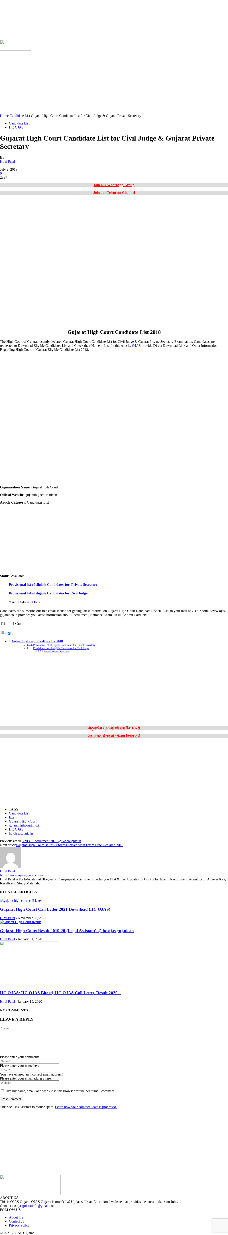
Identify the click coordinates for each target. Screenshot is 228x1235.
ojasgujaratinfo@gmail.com (36, 1206)
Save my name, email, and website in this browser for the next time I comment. (59, 1091)
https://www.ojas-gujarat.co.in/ (21, 875)
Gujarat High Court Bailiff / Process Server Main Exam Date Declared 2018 (69, 845)
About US (16, 1217)
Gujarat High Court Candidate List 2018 (37, 641)
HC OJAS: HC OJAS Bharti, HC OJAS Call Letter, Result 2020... (60, 992)
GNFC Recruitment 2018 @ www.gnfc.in (51, 841)
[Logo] (15, 49)
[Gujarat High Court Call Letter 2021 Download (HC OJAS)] (21, 900)
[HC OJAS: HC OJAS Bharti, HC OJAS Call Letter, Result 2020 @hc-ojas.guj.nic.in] (29, 984)
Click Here (33, 602)
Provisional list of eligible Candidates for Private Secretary (53, 584)
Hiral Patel (7, 161)
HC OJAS (16, 127)
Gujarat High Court (22, 821)
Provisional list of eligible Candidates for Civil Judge (48, 593)
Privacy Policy (19, 1225)
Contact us (16, 1221)
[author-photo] (10, 867)
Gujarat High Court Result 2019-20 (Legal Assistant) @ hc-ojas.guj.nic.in (67, 930)
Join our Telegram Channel (114, 192)
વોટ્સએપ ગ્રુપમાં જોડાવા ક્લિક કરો (114, 728)
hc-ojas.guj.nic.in (21, 833)
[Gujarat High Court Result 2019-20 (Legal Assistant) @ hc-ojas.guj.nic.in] (20, 922)
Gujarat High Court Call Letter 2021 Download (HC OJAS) (55, 909)
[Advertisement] (114, 82)
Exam (13, 817)
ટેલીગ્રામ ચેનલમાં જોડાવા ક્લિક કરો (114, 736)
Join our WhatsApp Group (114, 185)
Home (4, 116)
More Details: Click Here (56, 651)
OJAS (136, 345)
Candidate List (20, 116)
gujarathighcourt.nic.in (25, 825)
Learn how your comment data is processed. (86, 1107)
